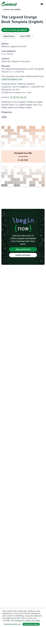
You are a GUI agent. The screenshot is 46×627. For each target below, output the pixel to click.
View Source (9, 36)
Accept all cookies (31, 624)
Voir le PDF (25, 36)
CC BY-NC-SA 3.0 (18, 97)
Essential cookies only (12, 624)
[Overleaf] (9, 4)
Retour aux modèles (11, 9)
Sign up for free (23, 249)
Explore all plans (23, 255)
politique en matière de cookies (27, 620)
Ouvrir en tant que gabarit (15, 30)
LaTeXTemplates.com (12, 79)
